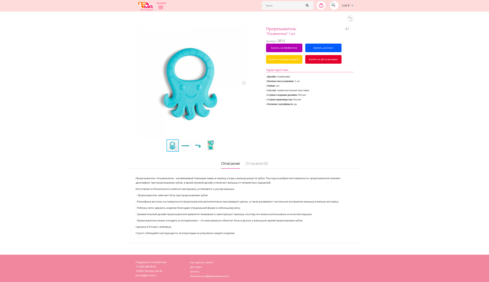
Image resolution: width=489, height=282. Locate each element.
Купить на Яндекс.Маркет (284, 59)
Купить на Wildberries (284, 48)
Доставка (196, 267)
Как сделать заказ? (202, 262)
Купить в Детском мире (323, 59)
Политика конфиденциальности (209, 276)
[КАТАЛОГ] (161, 7)
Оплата (194, 271)
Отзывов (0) (257, 163)
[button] (244, 83)
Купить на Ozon (323, 48)
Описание (230, 163)
